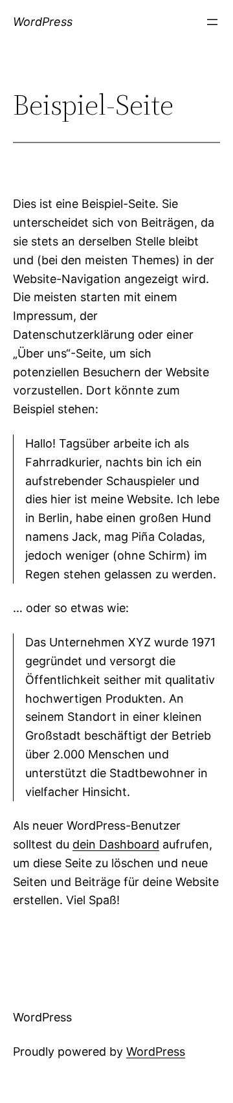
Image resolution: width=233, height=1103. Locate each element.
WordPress (42, 21)
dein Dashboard (115, 844)
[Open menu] (212, 22)
